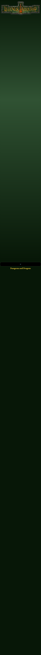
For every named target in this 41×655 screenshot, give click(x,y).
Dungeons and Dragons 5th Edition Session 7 (17, 352)
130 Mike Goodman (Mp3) (12, 296)
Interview (16, 285)
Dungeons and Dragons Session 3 (14, 563)
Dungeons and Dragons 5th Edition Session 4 (17, 457)
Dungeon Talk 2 (9, 540)
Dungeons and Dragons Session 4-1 (14, 443)
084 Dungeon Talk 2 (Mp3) (12, 526)
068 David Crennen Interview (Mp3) (15, 616)
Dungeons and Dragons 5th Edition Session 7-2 (18, 310)
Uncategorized (16, 500)
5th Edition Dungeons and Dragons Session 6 (17, 404)
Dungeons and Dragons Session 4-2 (14, 429)
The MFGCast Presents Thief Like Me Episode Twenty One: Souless (20, 274)
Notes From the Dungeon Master (18, 472)
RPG (14, 276)
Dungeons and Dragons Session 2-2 (14, 549)
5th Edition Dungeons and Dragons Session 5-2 (18, 376)
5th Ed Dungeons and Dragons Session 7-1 (16, 324)
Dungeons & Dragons (17, 406)
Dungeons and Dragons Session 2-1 (14, 577)
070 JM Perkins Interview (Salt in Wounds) (17, 602)
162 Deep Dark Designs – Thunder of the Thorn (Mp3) (20, 284)
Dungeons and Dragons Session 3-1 (14, 512)
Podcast (13, 276)
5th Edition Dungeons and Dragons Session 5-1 (18, 390)
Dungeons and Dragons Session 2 (14, 591)
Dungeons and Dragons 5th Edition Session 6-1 (18, 363)
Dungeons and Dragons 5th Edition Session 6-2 (18, 338)
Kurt (6, 276)
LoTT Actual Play (16, 353)
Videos (20, 353)
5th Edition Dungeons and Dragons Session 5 (17, 417)
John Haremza (8, 285)
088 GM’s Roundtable (11, 485)
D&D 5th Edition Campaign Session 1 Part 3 (17, 644)
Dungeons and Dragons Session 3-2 (14, 498)
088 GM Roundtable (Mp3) (12, 471)
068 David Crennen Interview (13, 630)
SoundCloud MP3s (19, 298)
